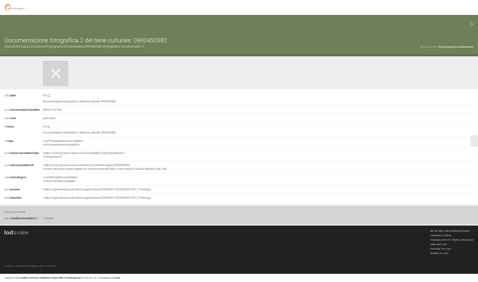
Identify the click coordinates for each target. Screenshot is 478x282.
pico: (12, 189)
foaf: (13, 197)
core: (10, 118)
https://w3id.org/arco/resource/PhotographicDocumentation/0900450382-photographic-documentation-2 (74, 46)
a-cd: (22, 109)
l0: (9, 126)
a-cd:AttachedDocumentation (60, 179)
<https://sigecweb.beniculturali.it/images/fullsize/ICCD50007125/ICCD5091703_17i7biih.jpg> (97, 189)
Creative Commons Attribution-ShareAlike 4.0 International (50, 278)
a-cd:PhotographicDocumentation (63, 142)
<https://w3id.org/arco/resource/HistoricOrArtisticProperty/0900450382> (105, 167)
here (118, 278)
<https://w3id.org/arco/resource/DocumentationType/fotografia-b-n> (84, 155)
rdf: (8, 140)
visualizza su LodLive (440, 235)
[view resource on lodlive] (472, 24)
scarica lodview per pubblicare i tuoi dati (30, 266)
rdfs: (10, 95)
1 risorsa (48, 218)
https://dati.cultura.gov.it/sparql (454, 231)
